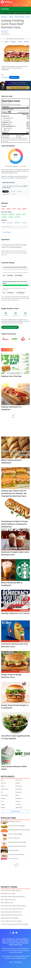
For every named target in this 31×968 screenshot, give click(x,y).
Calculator (15, 5)
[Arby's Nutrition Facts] (23, 339)
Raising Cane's (19, 798)
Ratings (20, 41)
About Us (12, 943)
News (3, 941)
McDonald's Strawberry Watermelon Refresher (13, 896)
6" (14, 178)
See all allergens (7, 232)
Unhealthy (19, 275)
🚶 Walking (5, 191)
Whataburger (18, 807)
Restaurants (5, 5)
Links (10, 962)
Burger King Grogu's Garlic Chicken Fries (11, 912)
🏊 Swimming (6, 194)
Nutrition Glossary (12, 941)
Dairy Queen (18, 786)
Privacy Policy (18, 962)
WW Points (26, 41)
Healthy (11, 275)
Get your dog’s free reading (18, 88)
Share (5, 31)
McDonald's (18, 792)
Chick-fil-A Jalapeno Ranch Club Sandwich (11, 921)
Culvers (3, 786)
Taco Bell (17, 804)
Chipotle (17, 783)
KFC (2, 792)
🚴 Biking (19, 191)
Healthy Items (16, 12)
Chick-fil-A (3, 783)
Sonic (2, 801)
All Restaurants (15, 811)
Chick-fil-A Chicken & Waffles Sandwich (11, 890)
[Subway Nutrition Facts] (14, 339)
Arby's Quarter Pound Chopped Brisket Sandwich (13, 905)
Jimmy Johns (18, 789)
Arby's (2, 780)
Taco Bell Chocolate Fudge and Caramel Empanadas (14, 924)
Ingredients (13, 41)
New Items (25, 5)
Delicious (11, 292)
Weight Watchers (24, 12)
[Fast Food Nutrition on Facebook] (10, 933)
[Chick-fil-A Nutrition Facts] (5, 339)
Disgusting (22, 292)
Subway (3, 804)
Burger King (18, 780)
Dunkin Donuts (5, 789)
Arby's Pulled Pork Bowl (7, 902)
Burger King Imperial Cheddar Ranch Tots (11, 915)
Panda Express (4, 795)
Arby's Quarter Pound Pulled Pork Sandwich (12, 909)
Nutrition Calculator (22, 939)
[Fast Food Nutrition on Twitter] (16, 933)
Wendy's (3, 807)
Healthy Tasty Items (22, 943)
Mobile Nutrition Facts (15, 945)
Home (4, 939)
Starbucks (18, 801)
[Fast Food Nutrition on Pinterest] (13, 933)
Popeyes (3, 798)
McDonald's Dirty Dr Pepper (8, 893)
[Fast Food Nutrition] (6, 1)
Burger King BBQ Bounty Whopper (10, 918)
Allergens (6, 41)
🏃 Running (12, 191)
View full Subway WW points (10, 327)
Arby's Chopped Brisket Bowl (8, 899)
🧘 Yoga (13, 194)
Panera (17, 795)
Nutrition (3, 12)
